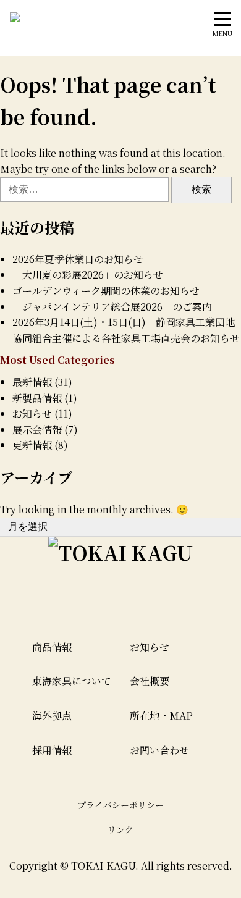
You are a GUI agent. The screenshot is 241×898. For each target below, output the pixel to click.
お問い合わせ (159, 750)
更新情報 (32, 445)
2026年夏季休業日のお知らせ (77, 259)
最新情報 (32, 382)
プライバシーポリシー (120, 805)
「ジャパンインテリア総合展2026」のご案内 (112, 307)
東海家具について (71, 681)
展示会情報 (37, 429)
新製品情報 (37, 398)
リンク (120, 829)
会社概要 (149, 681)
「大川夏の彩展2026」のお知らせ (87, 274)
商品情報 (52, 647)
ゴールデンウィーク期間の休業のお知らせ (106, 290)
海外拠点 (52, 715)
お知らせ (32, 413)
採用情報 (52, 750)
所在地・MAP (161, 715)
